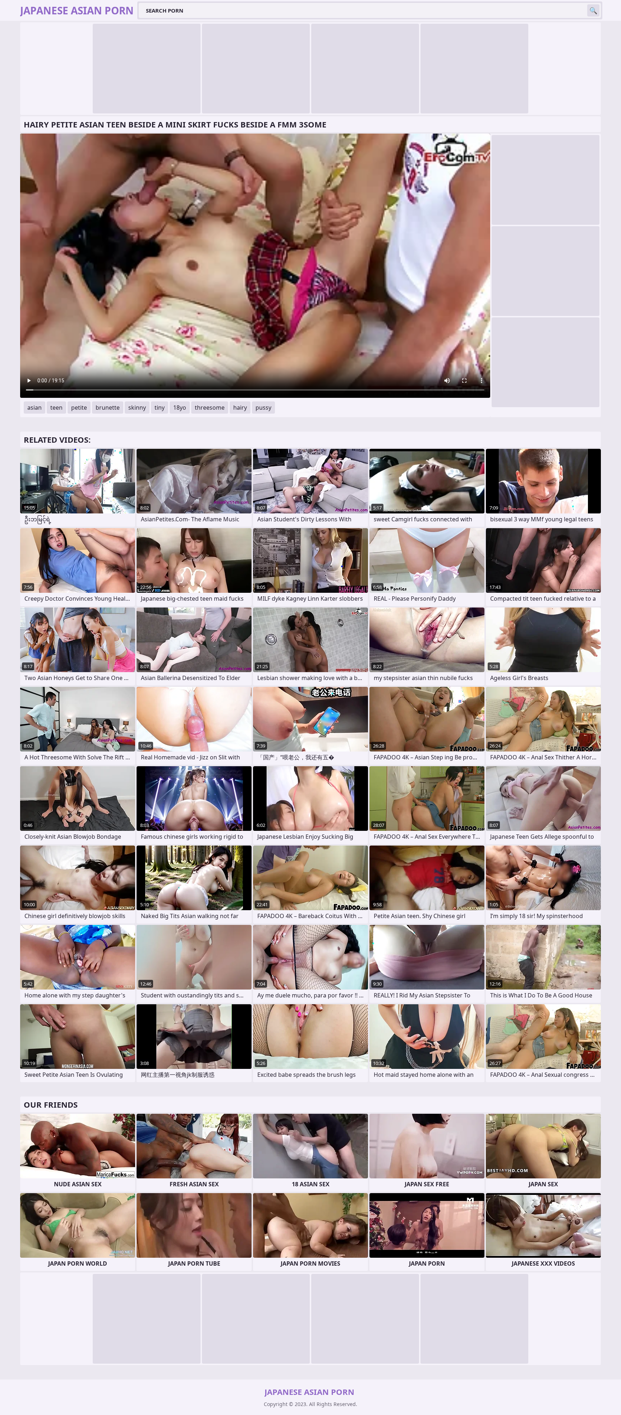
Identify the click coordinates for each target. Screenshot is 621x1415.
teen (56, 407)
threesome (210, 407)
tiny (160, 407)
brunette (108, 407)
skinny (137, 407)
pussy (263, 407)
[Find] (593, 10)
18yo (179, 407)
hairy (240, 407)
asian (34, 407)
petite (79, 407)
